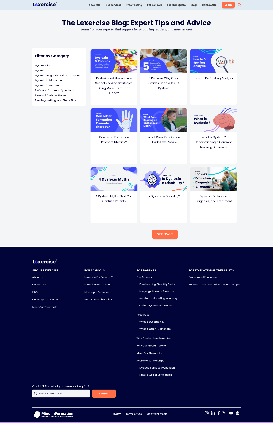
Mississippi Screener (96, 292)
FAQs (35, 292)
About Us (37, 277)
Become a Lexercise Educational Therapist (215, 284)
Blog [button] (194, 5)
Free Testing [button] (134, 5)
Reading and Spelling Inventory (158, 298)
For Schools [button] (154, 5)
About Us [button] (94, 5)
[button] (239, 5)
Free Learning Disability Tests (157, 284)
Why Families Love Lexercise (153, 338)
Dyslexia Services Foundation (157, 368)
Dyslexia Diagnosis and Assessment (57, 75)
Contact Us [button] (209, 5)
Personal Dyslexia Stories (50, 95)
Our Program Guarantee (47, 299)
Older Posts (165, 234)
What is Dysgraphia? (151, 322)
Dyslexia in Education (48, 80)
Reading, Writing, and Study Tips (55, 100)
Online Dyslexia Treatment (155, 305)
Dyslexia (40, 70)
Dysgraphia (42, 65)
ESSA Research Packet (98, 299)
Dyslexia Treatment (47, 85)
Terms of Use (134, 414)
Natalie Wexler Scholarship (155, 375)
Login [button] (228, 5)
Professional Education (203, 277)
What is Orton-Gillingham (155, 329)
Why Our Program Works (151, 345)
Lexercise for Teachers (98, 284)
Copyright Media (157, 414)
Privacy (116, 414)
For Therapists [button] (176, 5)
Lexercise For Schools (98, 277)
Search (104, 393)
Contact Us (39, 284)
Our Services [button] (113, 5)
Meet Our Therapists (44, 307)
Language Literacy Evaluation (157, 291)
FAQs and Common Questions (54, 90)
